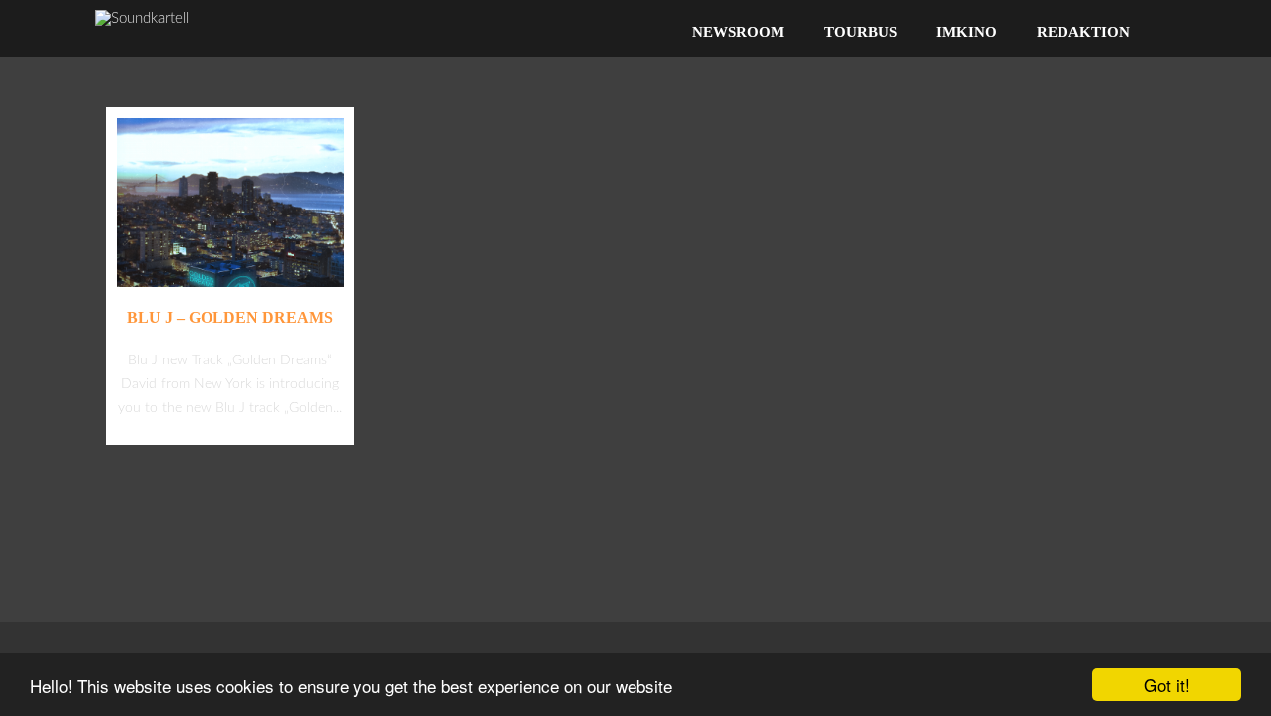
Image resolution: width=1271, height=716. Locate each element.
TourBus (860, 32)
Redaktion (1083, 32)
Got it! (1167, 684)
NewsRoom (738, 32)
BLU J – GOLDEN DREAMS (230, 317)
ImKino (966, 32)
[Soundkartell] (142, 18)
